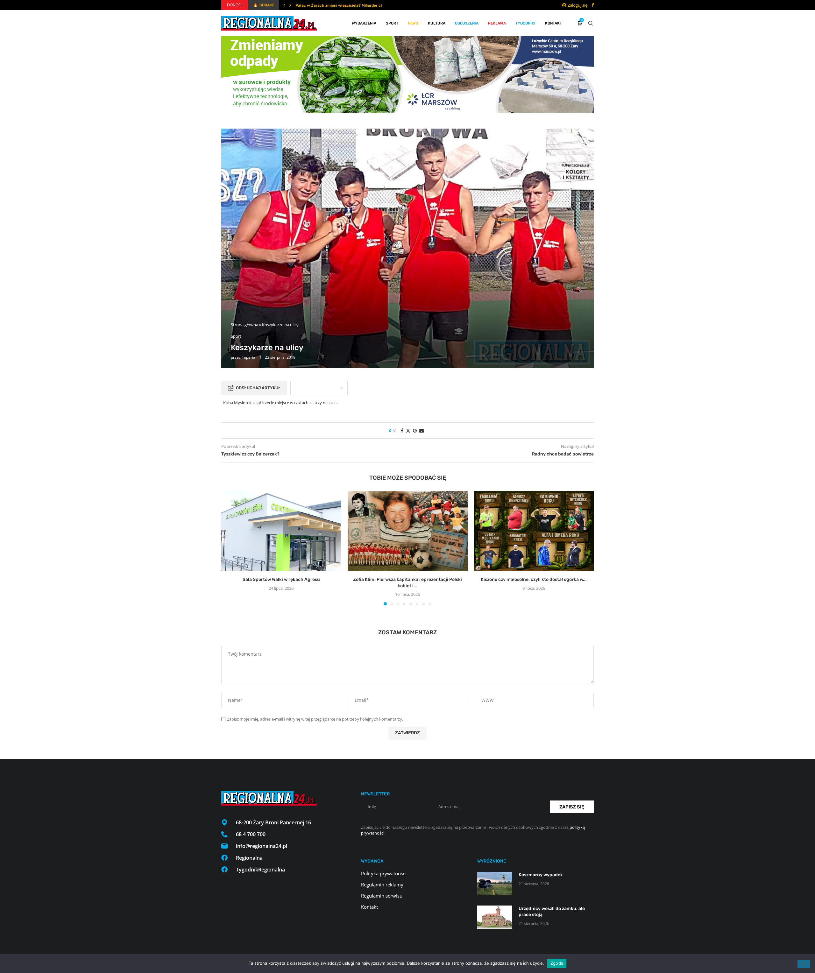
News (413, 23)
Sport (392, 23)
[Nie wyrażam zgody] (803, 964)
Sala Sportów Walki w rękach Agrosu (281, 579)
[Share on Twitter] (408, 430)
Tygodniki (525, 23)
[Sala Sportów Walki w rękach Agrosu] (281, 531)
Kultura (436, 23)
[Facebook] (593, 5)
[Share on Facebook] (402, 430)
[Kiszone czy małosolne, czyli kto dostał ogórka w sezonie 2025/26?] (534, 531)
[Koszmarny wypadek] (494, 883)
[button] (284, 5)
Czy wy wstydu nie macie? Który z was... (332, 5)
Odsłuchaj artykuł (258, 387)
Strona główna (244, 325)
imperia (248, 357)
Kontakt (553, 23)
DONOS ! (235, 5)
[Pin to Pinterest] (415, 430)
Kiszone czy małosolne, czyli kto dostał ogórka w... (534, 579)
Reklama (497, 23)
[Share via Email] (421, 430)
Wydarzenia (364, 23)
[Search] (590, 23)
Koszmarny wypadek (541, 875)
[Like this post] (395, 430)
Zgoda (556, 963)
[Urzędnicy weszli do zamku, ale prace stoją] (494, 917)
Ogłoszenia (466, 23)
